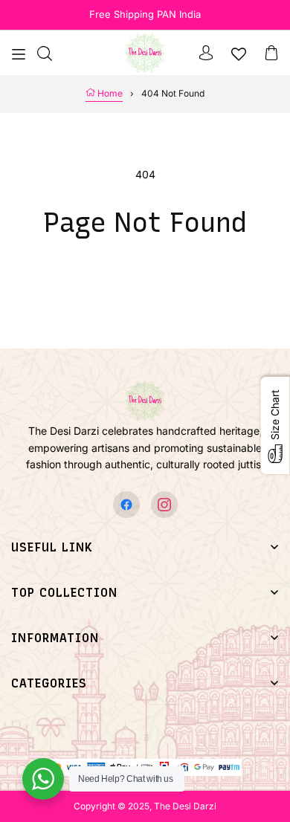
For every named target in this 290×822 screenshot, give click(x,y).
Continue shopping (145, 279)
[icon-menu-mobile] (18, 52)
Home (109, 93)
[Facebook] (126, 504)
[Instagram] (164, 504)
